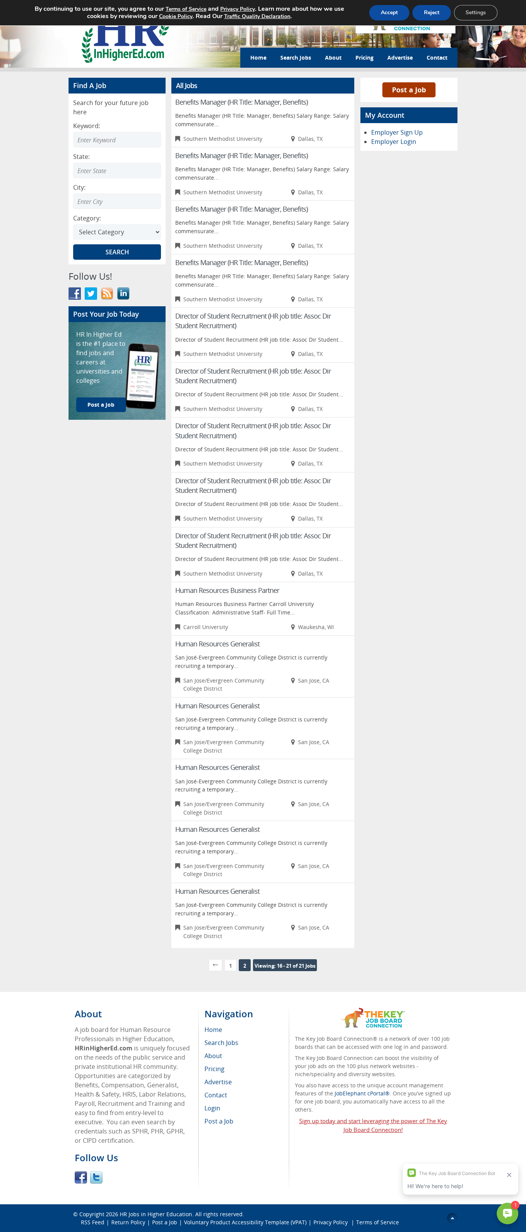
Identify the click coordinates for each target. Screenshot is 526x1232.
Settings (476, 12)
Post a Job (100, 404)
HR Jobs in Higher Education (156, 1214)
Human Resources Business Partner (227, 590)
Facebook (81, 1177)
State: (81, 156)
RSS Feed (92, 1222)
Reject (431, 12)
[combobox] (117, 170)
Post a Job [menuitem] (218, 1121)
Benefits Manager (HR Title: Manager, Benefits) (241, 102)
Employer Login (393, 141)
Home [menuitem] (213, 1029)
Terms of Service (377, 1222)
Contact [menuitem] (215, 1095)
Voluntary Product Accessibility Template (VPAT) (245, 1222)
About (333, 57)
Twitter (96, 1177)
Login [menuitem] (212, 1108)
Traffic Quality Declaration (257, 16)
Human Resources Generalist (217, 643)
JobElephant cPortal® (362, 1093)
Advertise (400, 57)
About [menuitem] (213, 1056)
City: (79, 187)
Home (258, 57)
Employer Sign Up (397, 132)
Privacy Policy (331, 1222)
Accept (389, 12)
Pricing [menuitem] (214, 1069)
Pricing (364, 57)
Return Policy (128, 1222)
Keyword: (86, 126)
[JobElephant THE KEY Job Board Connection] (373, 1011)
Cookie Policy (176, 16)
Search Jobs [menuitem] (221, 1042)
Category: (87, 218)
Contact (437, 57)
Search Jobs (295, 57)
